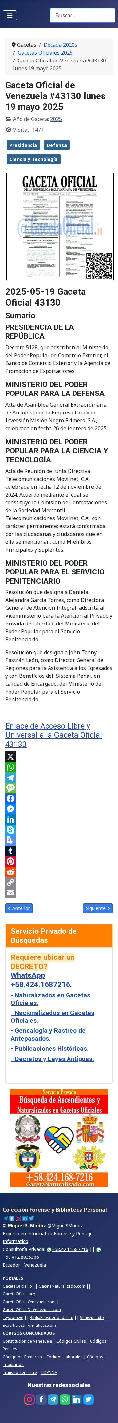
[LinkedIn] (59, 819)
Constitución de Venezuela (27, 1341)
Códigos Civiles (71, 1341)
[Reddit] (59, 872)
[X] (59, 756)
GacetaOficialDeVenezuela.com (32, 1309)
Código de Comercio (22, 1357)
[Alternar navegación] (10, 15)
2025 (56, 119)
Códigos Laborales (64, 1357)
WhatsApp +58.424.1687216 (40, 980)
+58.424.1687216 (70, 1249)
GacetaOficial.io (17, 1286)
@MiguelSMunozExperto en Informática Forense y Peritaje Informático (48, 1233)
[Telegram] (59, 777)
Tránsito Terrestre (20, 1372)
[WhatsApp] (59, 767)
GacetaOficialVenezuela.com (29, 1302)
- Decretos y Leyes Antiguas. (52, 1059)
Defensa (57, 145)
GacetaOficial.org (19, 1294)
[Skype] (59, 830)
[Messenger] (59, 809)
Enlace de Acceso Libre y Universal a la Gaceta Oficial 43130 (53, 735)
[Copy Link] (59, 882)
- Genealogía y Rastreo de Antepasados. (48, 1034)
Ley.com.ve (13, 1317)
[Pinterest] (59, 861)
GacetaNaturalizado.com (62, 1286)
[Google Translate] (59, 840)
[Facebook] (59, 798)
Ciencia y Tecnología (34, 159)
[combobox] (82, 15)
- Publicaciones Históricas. (49, 1048)
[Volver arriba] (106, 1411)
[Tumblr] (59, 851)
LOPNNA (49, 1372)
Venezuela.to (92, 1317)
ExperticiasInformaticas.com (29, 1325)
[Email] (59, 892)
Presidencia (23, 145)
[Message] (59, 788)
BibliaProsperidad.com (51, 1317)
